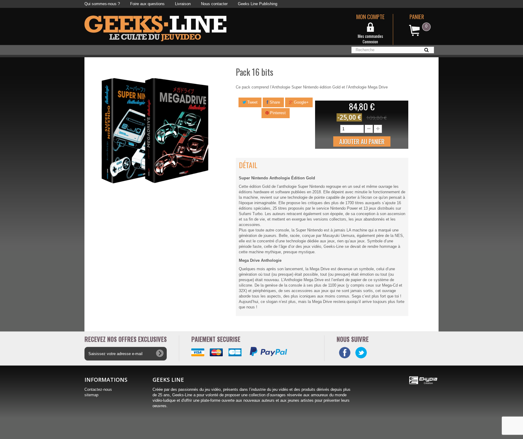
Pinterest (277, 113)
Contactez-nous (98, 389)
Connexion (370, 41)
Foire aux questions (147, 4)
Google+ (301, 102)
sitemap (91, 395)
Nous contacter (214, 4)
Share (274, 102)
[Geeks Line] (155, 28)
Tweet (252, 102)
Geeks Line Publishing (257, 4)
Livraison (183, 4)
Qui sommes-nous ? (102, 4)
